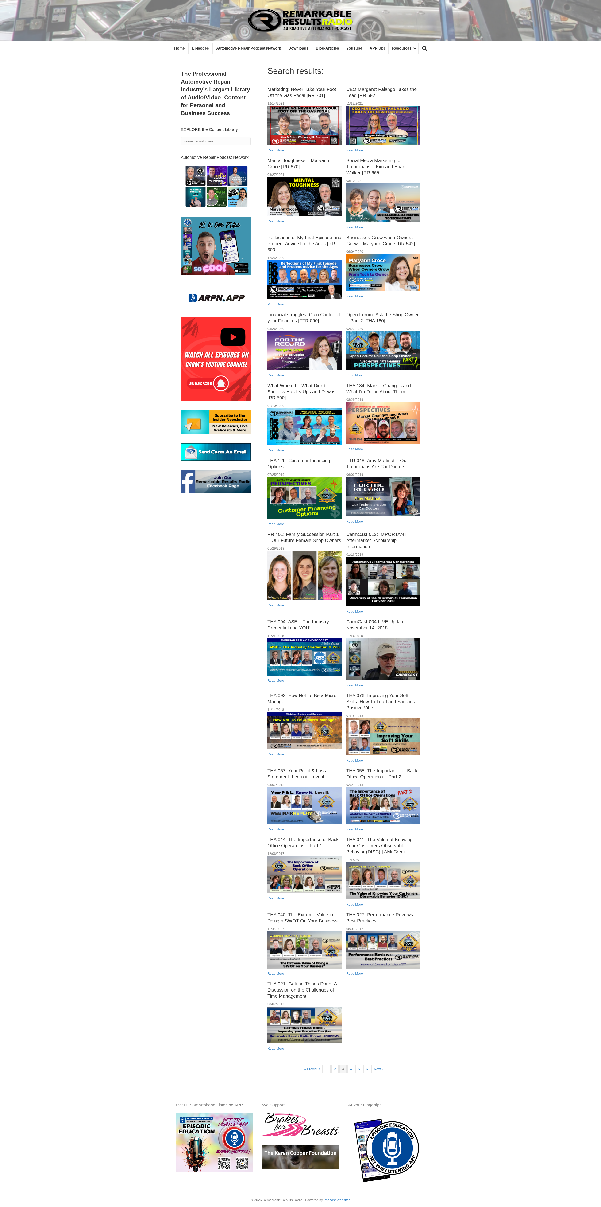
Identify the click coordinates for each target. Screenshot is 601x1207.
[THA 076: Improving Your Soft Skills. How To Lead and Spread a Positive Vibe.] (383, 736)
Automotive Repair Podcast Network (248, 48)
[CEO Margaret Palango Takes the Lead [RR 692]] (383, 125)
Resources (402, 48)
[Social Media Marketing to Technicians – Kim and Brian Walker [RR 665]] (383, 202)
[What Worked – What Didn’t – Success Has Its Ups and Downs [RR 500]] (304, 426)
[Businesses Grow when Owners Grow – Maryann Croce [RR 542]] (383, 272)
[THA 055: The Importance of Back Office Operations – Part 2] (383, 805)
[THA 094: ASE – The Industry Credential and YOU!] (304, 657)
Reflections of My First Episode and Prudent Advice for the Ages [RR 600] (304, 243)
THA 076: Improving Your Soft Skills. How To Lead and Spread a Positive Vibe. (381, 701)
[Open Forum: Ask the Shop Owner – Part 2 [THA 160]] (383, 350)
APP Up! (377, 48)
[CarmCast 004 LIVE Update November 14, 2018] (383, 659)
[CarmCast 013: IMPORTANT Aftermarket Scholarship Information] (383, 581)
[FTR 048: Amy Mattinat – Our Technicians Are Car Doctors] (383, 496)
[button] (425, 49)
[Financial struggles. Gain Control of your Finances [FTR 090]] (304, 350)
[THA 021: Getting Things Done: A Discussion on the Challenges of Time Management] (304, 1025)
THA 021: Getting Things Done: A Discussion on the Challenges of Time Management (302, 990)
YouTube (354, 48)
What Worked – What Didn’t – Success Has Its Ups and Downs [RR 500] (301, 391)
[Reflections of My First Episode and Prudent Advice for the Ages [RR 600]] (304, 279)
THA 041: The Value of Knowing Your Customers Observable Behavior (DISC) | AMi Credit (379, 845)
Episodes (200, 48)
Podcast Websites (337, 1200)
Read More (275, 150)
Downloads (298, 48)
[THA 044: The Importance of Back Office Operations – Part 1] (304, 874)
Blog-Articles (327, 48)
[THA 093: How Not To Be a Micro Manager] (304, 730)
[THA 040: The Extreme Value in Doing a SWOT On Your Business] (304, 949)
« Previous (312, 1069)
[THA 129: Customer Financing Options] (304, 498)
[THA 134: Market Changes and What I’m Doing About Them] (383, 423)
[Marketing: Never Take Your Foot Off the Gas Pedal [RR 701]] (304, 125)
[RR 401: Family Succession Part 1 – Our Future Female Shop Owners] (304, 575)
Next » (379, 1069)
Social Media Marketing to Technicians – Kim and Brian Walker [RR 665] (375, 166)
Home (179, 48)
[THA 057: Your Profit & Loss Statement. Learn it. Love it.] (304, 805)
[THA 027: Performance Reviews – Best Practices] (383, 949)
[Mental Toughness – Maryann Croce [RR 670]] (304, 196)
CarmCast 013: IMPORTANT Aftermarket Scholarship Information (376, 540)
